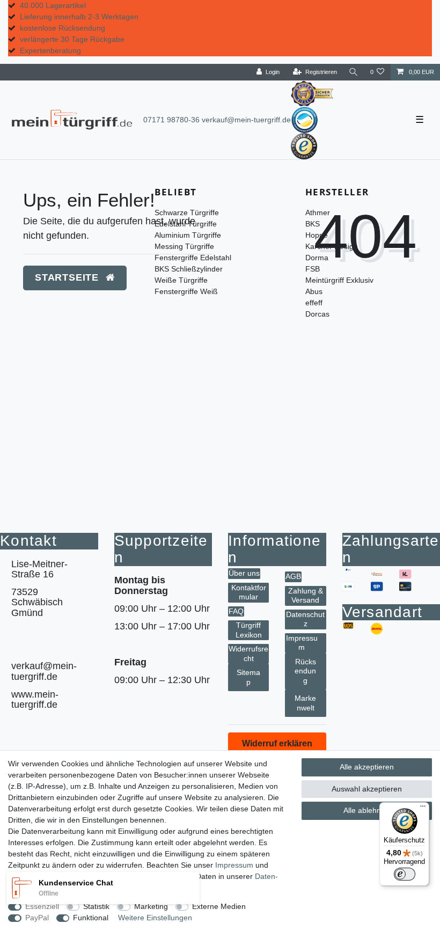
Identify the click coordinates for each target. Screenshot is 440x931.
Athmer (317, 212)
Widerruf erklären (277, 743)
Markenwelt (305, 703)
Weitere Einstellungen (155, 917)
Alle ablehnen (366, 810)
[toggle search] (353, 72)
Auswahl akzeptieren (367, 789)
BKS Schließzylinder (189, 269)
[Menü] (422, 808)
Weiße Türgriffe (181, 280)
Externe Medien (219, 906)
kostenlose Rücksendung (62, 28)
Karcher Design (331, 246)
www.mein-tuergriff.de (34, 699)
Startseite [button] (68, 277)
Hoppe (316, 235)
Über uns (244, 573)
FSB (312, 269)
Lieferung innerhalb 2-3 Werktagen (79, 16)
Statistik (96, 906)
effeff (313, 302)
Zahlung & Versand (305, 596)
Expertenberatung (50, 50)
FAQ (236, 611)
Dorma (316, 257)
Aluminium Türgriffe (188, 235)
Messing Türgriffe (184, 246)
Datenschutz (305, 619)
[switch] (404, 874)
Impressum (302, 643)
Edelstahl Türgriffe (186, 223)
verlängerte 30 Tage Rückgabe (72, 39)
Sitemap (248, 677)
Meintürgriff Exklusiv (339, 280)
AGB (293, 576)
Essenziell (42, 906)
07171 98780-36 (171, 119)
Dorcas (317, 314)
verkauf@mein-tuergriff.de (246, 119)
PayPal (37, 917)
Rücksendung (305, 671)
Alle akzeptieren (367, 767)
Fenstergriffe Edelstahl (193, 257)
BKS (312, 223)
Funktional (90, 917)
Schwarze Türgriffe (187, 212)
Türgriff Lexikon (249, 630)
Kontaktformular (248, 592)
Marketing (151, 906)
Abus (313, 291)
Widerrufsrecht (248, 653)
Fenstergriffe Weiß (186, 291)
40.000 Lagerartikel (53, 5)
